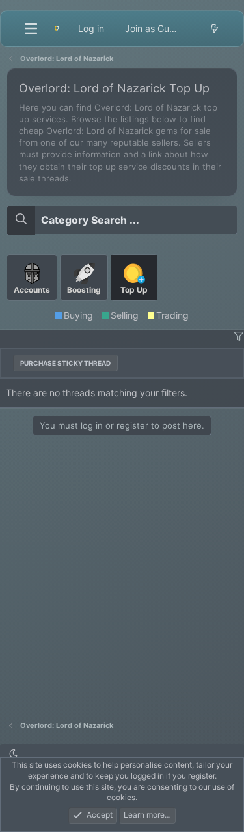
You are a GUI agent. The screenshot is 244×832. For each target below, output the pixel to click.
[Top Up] (134, 305)
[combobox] (122, 220)
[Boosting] (85, 305)
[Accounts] (33, 305)
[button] (238, 336)
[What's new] (214, 28)
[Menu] (30, 28)
